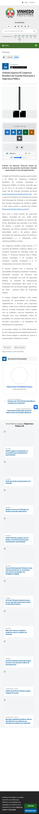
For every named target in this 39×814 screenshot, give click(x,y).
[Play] (17, 147)
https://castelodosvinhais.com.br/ (15, 209)
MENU (6, 45)
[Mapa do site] (25, 26)
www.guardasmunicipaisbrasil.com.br (17, 194)
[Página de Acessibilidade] (28, 26)
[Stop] (22, 147)
